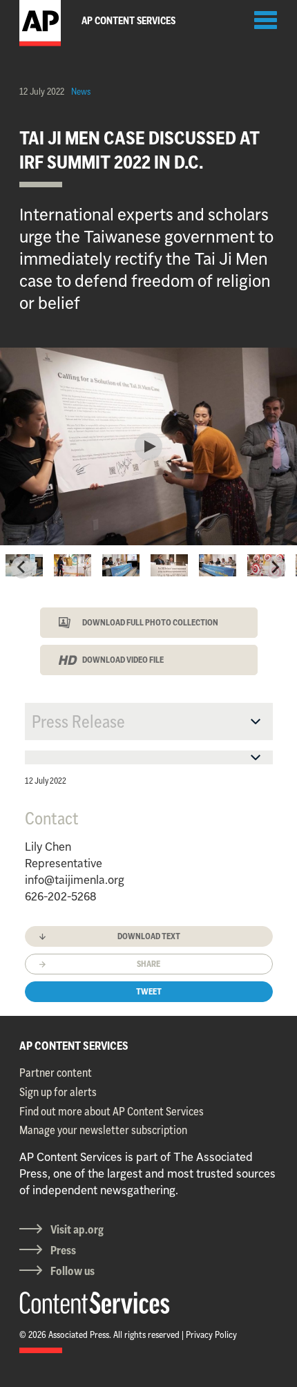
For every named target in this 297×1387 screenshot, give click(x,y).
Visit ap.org (77, 1229)
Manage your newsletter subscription (103, 1130)
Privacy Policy (211, 1334)
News (80, 91)
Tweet (149, 991)
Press (63, 1250)
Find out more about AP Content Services (111, 1111)
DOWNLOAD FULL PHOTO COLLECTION (150, 622)
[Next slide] (275, 567)
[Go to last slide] (22, 567)
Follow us (72, 1271)
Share (148, 964)
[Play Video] (148, 446)
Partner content (55, 1072)
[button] (72, 567)
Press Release (78, 721)
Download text (148, 936)
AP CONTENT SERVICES (73, 1045)
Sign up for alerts (58, 1092)
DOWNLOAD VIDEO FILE (123, 660)
